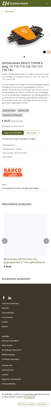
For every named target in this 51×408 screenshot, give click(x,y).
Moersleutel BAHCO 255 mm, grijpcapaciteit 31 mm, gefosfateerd (24, 261)
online (33, 139)
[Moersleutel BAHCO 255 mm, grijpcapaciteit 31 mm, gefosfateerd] (25, 235)
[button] (2, 35)
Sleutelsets (9, 11)
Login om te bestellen (13, 133)
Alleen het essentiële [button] (26, 404)
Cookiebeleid (29, 397)
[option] (25, 241)
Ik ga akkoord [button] (42, 404)
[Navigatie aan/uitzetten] (47, 3)
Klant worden (31, 133)
